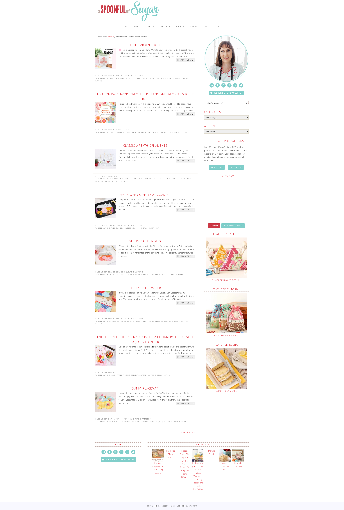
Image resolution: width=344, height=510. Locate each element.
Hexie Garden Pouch (145, 45)
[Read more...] (185, 60)
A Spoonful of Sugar (173, 11)
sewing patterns (180, 132)
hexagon (139, 132)
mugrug (144, 228)
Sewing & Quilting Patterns (129, 75)
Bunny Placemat (145, 388)
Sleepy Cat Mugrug (145, 241)
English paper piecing (144, 78)
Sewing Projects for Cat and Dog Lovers (158, 468)
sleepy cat (154, 228)
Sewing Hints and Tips (119, 129)
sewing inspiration (161, 132)
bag (111, 78)
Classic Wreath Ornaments (145, 145)
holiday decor (185, 179)
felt (159, 179)
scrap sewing (173, 78)
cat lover (118, 274)
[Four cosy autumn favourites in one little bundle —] (215, 187)
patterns (152, 375)
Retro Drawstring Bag (226, 335)
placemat (168, 421)
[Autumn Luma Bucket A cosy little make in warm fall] (238, 214)
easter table (130, 421)
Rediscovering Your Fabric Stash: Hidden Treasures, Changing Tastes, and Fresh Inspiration (198, 476)
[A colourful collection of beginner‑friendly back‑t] (215, 214)
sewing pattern (176, 274)
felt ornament (169, 179)
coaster (128, 274)
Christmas (113, 176)
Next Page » (188, 432)
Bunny (112, 421)
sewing (167, 375)
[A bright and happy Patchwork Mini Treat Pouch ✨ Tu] (215, 200)
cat (110, 228)
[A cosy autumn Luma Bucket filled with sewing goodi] (238, 200)
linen (125, 181)
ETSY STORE (236, 167)
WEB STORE (217, 167)
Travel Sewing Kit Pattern (226, 280)
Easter (111, 419)
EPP (157, 78)
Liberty (118, 181)
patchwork (174, 321)
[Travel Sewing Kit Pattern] (226, 257)
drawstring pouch (123, 78)
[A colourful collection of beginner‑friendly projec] (238, 187)
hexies (163, 78)
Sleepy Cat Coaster (145, 288)
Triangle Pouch (211, 452)
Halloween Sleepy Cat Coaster (145, 195)
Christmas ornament (119, 179)
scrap (160, 375)
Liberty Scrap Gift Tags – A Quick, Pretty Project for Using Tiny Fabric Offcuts (184, 464)
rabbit (177, 421)
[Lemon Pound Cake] (226, 368)
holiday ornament (104, 181)
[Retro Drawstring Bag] (226, 313)
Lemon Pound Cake (226, 391)
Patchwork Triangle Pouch (171, 454)
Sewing (111, 75)
